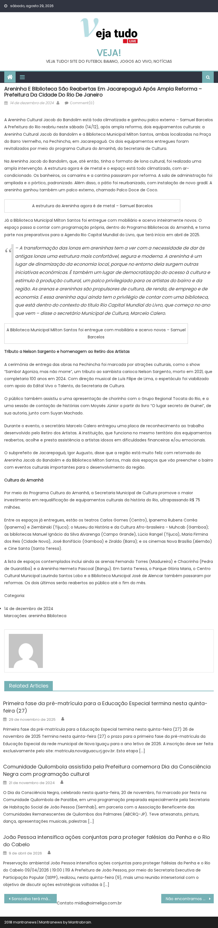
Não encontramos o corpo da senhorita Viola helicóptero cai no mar (189, 899)
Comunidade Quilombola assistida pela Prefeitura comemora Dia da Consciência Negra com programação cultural (107, 770)
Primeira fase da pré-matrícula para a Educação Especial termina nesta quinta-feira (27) (105, 707)
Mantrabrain (79, 922)
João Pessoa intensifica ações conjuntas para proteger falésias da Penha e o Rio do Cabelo (106, 840)
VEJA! (109, 52)
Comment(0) (82, 103)
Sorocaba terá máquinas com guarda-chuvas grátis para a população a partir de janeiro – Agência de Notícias (34, 899)
